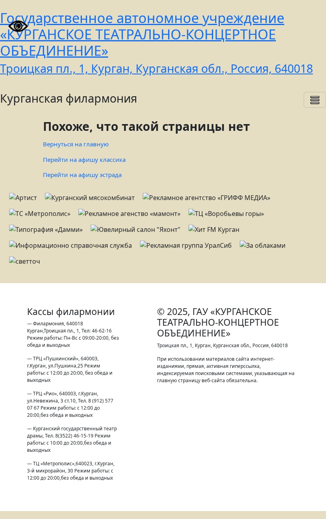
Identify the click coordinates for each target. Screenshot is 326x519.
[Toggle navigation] (315, 100)
